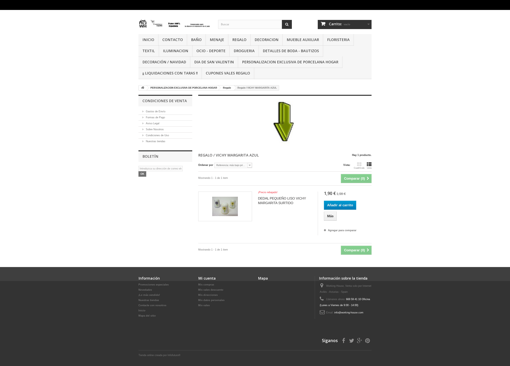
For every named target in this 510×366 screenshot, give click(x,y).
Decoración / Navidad (164, 62)
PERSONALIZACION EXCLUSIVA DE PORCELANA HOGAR (290, 62)
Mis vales (204, 305)
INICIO (148, 39)
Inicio (141, 310)
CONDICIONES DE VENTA (164, 100)
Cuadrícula (359, 168)
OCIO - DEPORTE (211, 50)
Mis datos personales (211, 300)
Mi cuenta (207, 278)
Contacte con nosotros (152, 305)
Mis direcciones (208, 295)
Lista (369, 168)
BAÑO (196, 39)
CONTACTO (172, 39)
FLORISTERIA (338, 39)
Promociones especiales (153, 284)
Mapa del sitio (147, 315)
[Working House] (175, 20)
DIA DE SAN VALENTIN (214, 62)
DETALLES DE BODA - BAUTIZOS (291, 50)
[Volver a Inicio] (142, 87)
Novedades (145, 289)
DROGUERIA (244, 50)
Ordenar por (205, 164)
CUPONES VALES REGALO (228, 73)
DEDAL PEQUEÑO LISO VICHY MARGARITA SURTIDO (282, 201)
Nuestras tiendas (155, 141)
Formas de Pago (155, 117)
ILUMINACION (175, 50)
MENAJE (217, 39)
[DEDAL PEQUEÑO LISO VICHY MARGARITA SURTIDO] (225, 206)
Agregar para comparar (342, 230)
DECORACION (267, 39)
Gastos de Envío (155, 111)
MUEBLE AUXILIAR (303, 39)
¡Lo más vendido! (149, 295)
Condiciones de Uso (157, 135)
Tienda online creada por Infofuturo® (159, 355)
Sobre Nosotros (154, 129)
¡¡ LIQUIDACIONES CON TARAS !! (170, 73)
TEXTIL (148, 50)
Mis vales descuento (210, 289)
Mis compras (206, 284)
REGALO (239, 39)
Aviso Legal (152, 123)
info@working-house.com (348, 312)
